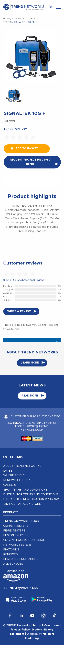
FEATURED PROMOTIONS (20, 559)
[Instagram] (43, 616)
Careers (10, 485)
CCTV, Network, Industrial (24, 540)
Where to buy (14, 475)
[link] (50, 7)
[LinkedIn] (21, 616)
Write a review (19, 311)
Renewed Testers (17, 480)
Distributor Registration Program (31, 499)
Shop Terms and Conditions (25, 489)
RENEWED (10, 554)
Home (6, 19)
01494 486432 (46, 423)
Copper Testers (15, 526)
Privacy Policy (20, 629)
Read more (30, 395)
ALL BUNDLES (13, 563)
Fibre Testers (14, 530)
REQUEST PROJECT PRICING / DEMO (30, 161)
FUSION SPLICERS (15, 535)
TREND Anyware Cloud (21, 521)
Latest (8, 470)
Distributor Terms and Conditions (31, 494)
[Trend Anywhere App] (16, 599)
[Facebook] (10, 616)
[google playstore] (42, 599)
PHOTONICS (11, 549)
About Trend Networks (22, 466)
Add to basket (26, 148)
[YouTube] (32, 616)
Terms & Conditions (45, 625)
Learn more (30, 362)
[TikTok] (54, 616)
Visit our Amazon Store (22, 504)
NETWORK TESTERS (17, 545)
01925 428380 (51, 416)
